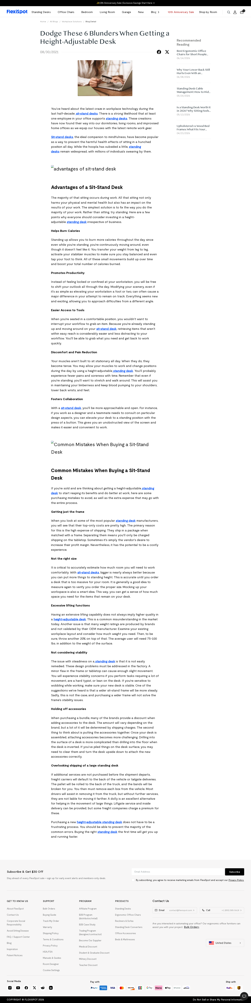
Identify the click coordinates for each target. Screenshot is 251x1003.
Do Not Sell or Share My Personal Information (218, 999)
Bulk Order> (191, 927)
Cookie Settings (51, 970)
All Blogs (54, 21)
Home (43, 21)
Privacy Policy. (236, 880)
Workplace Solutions (72, 21)
